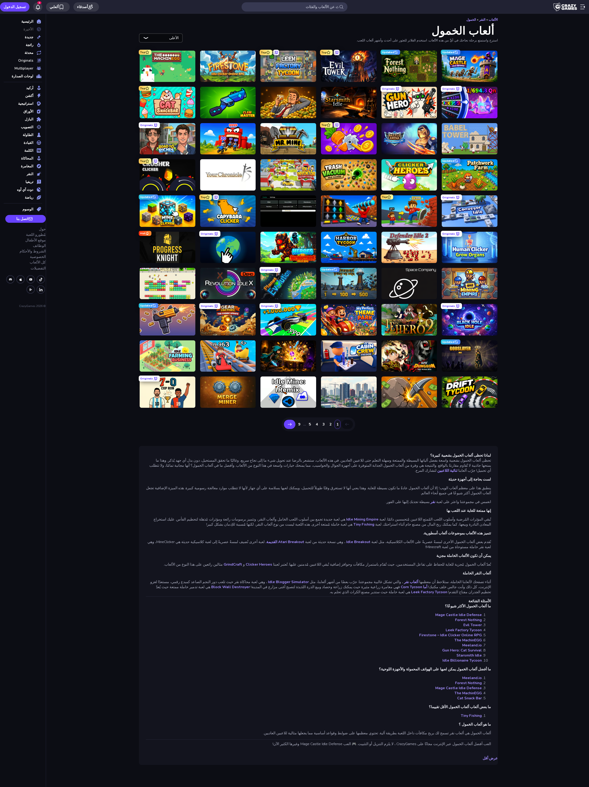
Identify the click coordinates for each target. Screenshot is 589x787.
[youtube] (30, 279)
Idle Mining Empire (362, 519)
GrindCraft (233, 564)
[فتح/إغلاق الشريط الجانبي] (582, 6)
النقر (482, 19)
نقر (432, 501)
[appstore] (20, 279)
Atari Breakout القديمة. (285, 541)
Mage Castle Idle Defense (458, 614)
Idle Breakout (358, 541)
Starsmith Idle (469, 655)
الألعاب (493, 19)
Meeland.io (472, 645)
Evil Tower (472, 625)
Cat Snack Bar (469, 698)
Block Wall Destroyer (230, 587)
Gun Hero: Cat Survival (462, 650)
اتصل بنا (22, 218)
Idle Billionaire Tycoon (462, 660)
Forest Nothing (468, 619)
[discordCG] (10, 279)
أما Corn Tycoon (414, 587)
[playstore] (30, 289)
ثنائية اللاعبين (447, 470)
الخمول (471, 19)
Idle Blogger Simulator (288, 581)
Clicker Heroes (259, 564)
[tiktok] (41, 279)
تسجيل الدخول (15, 6)
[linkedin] (41, 289)
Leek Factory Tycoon (429, 592)
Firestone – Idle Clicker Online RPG (450, 635)
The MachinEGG (468, 640)
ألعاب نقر (411, 581)
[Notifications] (37, 7)
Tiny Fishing (363, 524)
